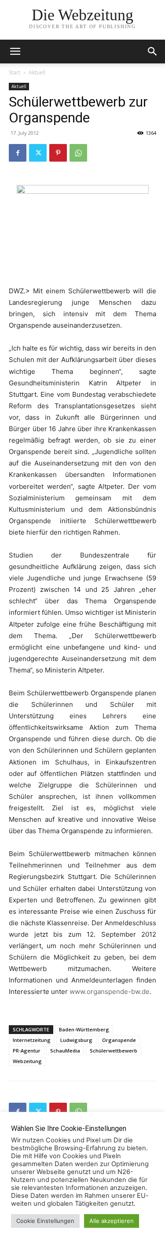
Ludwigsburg (76, 1040)
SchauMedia (65, 1050)
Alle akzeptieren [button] (111, 1220)
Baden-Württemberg (84, 1029)
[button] (152, 51)
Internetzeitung (32, 1040)
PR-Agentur (26, 1050)
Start (14, 72)
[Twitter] (38, 153)
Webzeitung (27, 1061)
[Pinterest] (58, 153)
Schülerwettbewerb (113, 1050)
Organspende (119, 1040)
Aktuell (37, 72)
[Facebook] (17, 153)
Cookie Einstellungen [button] (45, 1220)
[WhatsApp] (78, 153)
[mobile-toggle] (15, 51)
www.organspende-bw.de (110, 991)
